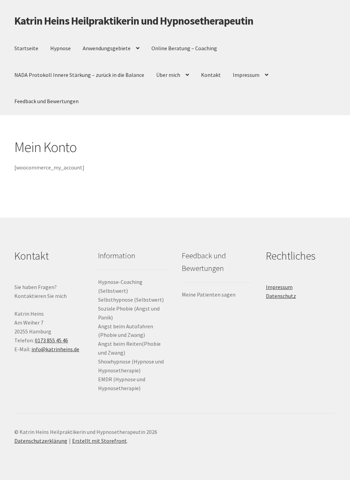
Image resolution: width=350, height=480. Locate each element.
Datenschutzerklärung (40, 440)
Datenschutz (281, 295)
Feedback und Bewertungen (46, 101)
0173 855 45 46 (51, 340)
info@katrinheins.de (55, 349)
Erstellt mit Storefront (99, 440)
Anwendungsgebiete (107, 48)
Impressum (246, 74)
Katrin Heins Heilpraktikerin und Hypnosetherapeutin (133, 21)
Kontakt (211, 74)
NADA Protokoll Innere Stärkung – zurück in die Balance (79, 74)
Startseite (26, 48)
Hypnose (60, 48)
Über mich (168, 74)
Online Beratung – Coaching (184, 48)
